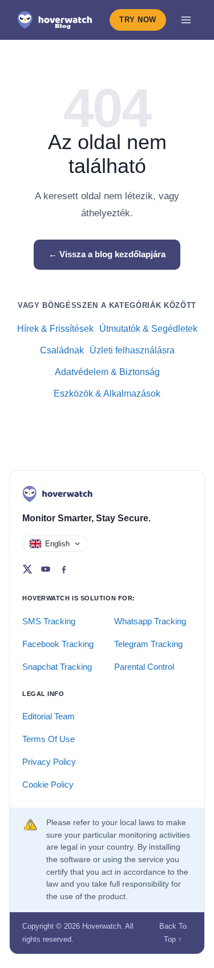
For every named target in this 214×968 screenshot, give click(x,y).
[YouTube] (46, 569)
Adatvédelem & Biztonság (107, 372)
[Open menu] (186, 20)
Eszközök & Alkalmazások (107, 393)
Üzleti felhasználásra (132, 350)
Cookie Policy (48, 784)
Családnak (62, 350)
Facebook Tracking (58, 644)
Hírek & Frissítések (55, 328)
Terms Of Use (48, 739)
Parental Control (144, 667)
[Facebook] (64, 569)
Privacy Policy (49, 762)
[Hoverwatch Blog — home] (54, 20)
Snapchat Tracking (57, 667)
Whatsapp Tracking (150, 621)
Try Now (137, 19)
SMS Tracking (48, 621)
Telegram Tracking (148, 644)
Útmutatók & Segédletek (148, 328)
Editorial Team (48, 716)
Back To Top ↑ (173, 933)
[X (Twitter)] (27, 569)
